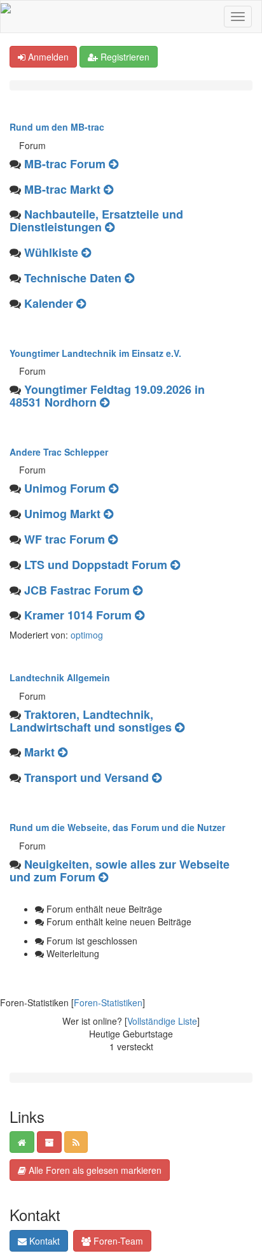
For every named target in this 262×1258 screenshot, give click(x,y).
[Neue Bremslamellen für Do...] (175, 564)
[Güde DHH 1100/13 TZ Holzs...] (179, 727)
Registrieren (123, 56)
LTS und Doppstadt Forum (95, 564)
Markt (39, 752)
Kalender (48, 303)
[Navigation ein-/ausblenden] (238, 16)
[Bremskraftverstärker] (113, 488)
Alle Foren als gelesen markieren (94, 1170)
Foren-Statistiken (108, 1002)
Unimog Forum (65, 488)
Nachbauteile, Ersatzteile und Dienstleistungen (96, 220)
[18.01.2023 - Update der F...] (103, 877)
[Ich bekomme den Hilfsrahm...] (86, 252)
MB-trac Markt (62, 189)
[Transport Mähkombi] (157, 777)
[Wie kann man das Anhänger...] (113, 163)
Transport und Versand (86, 777)
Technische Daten (72, 278)
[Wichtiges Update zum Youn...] (104, 402)
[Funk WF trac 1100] (113, 539)
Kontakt (43, 1240)
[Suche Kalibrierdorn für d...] (108, 513)
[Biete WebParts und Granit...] (109, 227)
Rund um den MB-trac (57, 126)
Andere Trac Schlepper (59, 451)
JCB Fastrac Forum (77, 590)
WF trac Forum (64, 539)
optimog (87, 634)
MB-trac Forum (65, 163)
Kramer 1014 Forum (78, 615)
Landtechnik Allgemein (60, 677)
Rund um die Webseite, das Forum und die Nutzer (117, 827)
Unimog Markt (62, 513)
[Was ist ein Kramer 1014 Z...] (139, 615)
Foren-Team (117, 1240)
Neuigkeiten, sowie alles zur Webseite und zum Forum (120, 870)
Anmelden (47, 56)
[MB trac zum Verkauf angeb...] (108, 189)
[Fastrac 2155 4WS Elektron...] (137, 590)
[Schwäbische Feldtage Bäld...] (81, 303)
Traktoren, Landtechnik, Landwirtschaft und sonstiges (91, 720)
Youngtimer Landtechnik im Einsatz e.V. (95, 353)
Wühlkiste (51, 252)
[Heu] (62, 752)
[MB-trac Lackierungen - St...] (129, 278)
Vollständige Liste (162, 1021)
